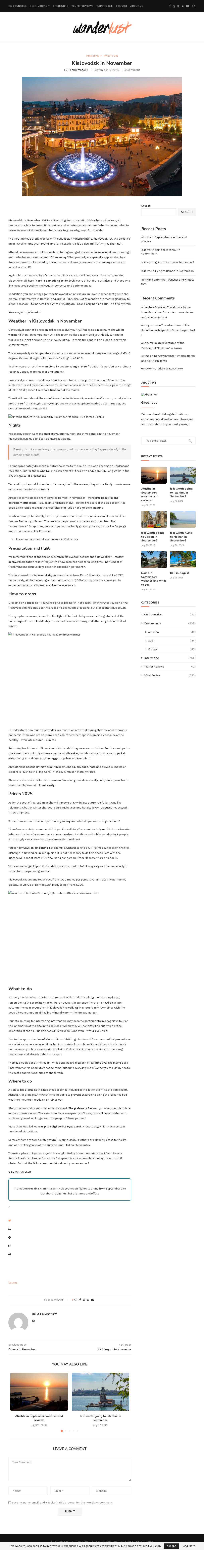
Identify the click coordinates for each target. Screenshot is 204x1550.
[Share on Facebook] (80, 1300)
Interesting (60, 6)
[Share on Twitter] (83, 1300)
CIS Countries (17, 6)
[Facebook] (170, 6)
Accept (171, 1546)
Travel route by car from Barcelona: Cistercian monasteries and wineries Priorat (167, 312)
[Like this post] (75, 1300)
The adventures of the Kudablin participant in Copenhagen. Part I (168, 330)
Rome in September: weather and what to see (153, 579)
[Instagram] (179, 6)
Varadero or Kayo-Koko (168, 368)
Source (12, 1282)
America (172, 632)
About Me (136, 6)
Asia (172, 640)
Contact (121, 6)
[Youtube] (187, 6)
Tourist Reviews (82, 6)
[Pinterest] (183, 6)
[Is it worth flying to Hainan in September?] (183, 519)
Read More (188, 1546)
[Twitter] (174, 6)
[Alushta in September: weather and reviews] (39, 1392)
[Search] (194, 6)
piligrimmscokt (78, 70)
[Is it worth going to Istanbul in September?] (100, 1392)
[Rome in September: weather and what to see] (154, 559)
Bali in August (179, 573)
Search (146, 205)
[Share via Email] (92, 1300)
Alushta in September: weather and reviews (39, 1418)
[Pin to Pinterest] (88, 1300)
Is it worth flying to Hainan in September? (167, 271)
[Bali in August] (183, 559)
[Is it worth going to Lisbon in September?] (154, 519)
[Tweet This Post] (9, 1220)
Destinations (38, 6)
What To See (104, 6)
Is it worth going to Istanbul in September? (100, 1418)
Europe (172, 649)
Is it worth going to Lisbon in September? (167, 262)
